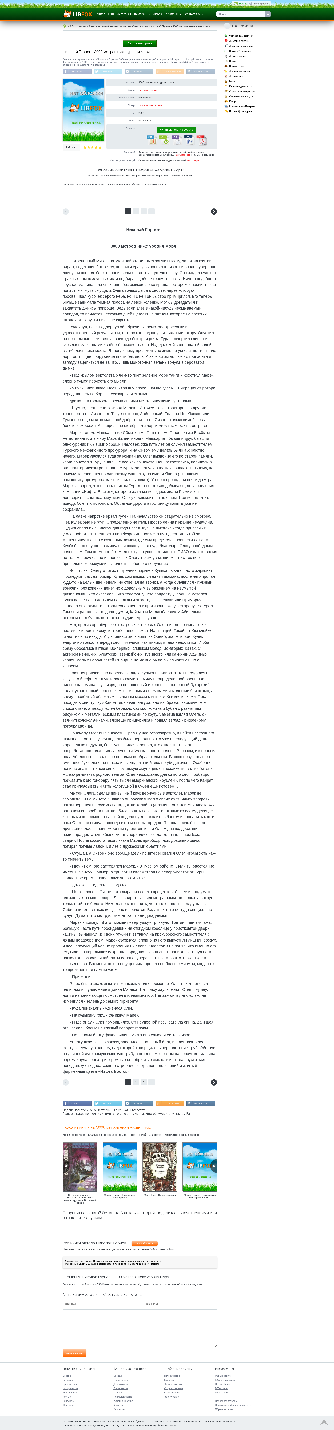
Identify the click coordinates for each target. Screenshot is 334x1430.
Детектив (68, 1380)
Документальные (238, 56)
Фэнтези (118, 1405)
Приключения (236, 66)
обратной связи (166, 1425)
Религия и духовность (241, 86)
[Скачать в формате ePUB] (164, 144)
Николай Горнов (147, 90)
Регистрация (261, 3)
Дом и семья (236, 76)
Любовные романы (165, 14)
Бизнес (233, 81)
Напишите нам (182, 155)
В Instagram (137, 71)
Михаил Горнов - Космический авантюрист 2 (120, 1196)
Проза (232, 61)
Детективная (120, 1384)
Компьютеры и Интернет (242, 106)
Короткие (169, 1380)
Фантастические (173, 1384)
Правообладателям (226, 1400)
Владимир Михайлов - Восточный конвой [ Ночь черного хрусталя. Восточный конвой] (80, 1199)
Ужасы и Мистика (123, 1400)
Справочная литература (242, 91)
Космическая (120, 1388)
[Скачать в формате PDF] (202, 144)
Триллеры (68, 1400)
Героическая (120, 1380)
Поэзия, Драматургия (240, 111)
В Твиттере (106, 71)
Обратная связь (224, 1409)
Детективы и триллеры (132, 14)
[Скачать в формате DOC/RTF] (189, 144)
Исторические (70, 1388)
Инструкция (193, 160)
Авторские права (140, 43)
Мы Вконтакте (201, 71)
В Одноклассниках (172, 71)
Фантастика (192, 14)
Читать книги (105, 14)
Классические (70, 1392)
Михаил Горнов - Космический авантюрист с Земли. (200, 1196)
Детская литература (239, 71)
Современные (172, 1392)
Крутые (67, 1396)
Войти (242, 3)
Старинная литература (241, 96)
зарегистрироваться (102, 1263)
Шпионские (69, 1405)
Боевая (117, 1375)
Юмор (232, 101)
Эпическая (119, 1409)
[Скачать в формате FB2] (151, 144)
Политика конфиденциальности (233, 1405)
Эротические (171, 1396)
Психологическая (123, 1396)
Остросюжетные (173, 1388)
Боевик (67, 1375)
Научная (118, 1392)
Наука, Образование (240, 51)
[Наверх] (324, 1423)
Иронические (70, 1384)
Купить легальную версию (176, 129)
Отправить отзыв (74, 1353)
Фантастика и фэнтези (241, 36)
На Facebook (76, 71)
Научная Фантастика (150, 105)
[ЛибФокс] (78, 14)
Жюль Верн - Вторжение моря (160, 1195)
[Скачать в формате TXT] (176, 144)
